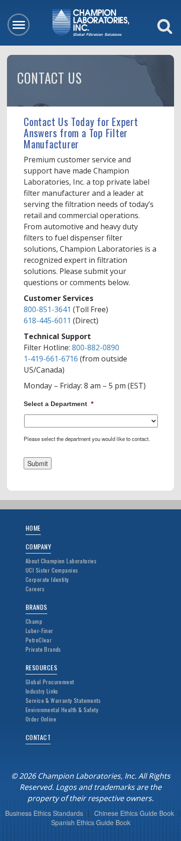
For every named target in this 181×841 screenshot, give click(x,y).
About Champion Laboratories (61, 561)
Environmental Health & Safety (62, 710)
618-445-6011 (47, 320)
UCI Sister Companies (52, 570)
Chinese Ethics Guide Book (134, 813)
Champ (34, 621)
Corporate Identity (47, 579)
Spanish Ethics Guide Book (90, 822)
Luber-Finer (39, 630)
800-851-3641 (47, 309)
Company (38, 546)
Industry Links (42, 691)
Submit (37, 463)
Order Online (41, 719)
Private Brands (43, 649)
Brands (36, 607)
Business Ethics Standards (44, 813)
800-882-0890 (95, 347)
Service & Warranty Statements (63, 700)
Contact (38, 737)
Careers (35, 589)
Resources (41, 667)
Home (33, 528)
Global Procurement (50, 682)
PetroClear (39, 640)
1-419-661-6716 (51, 359)
